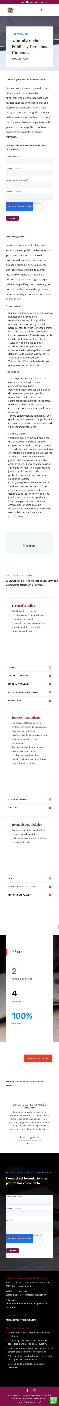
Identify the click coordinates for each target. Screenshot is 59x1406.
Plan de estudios (38, 1058)
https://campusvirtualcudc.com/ (21, 1319)
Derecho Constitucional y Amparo (29, 1106)
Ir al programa (29, 1137)
